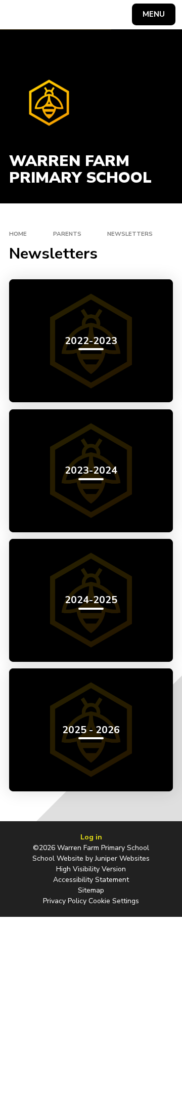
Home (18, 234)
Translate (83, 16)
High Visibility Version (91, 869)
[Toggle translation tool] (44, 14)
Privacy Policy (64, 901)
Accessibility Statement (91, 879)
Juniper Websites (122, 858)
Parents (67, 234)
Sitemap (91, 890)
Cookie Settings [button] (113, 901)
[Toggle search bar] (19, 14)
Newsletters (130, 234)
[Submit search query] (123, 13)
